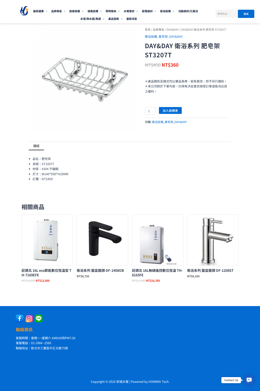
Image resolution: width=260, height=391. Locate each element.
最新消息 (131, 19)
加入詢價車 (170, 110)
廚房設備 (74, 11)
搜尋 (246, 14)
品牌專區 (56, 11)
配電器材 (147, 11)
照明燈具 (111, 11)
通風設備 (93, 11)
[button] (45, 11)
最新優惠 (38, 11)
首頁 (148, 29)
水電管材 (129, 11)
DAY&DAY (173, 29)
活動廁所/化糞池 (188, 11)
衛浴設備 (165, 11)
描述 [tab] (36, 145)
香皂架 (163, 36)
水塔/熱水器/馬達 (90, 19)
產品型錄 (113, 19)
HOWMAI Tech (158, 381)
